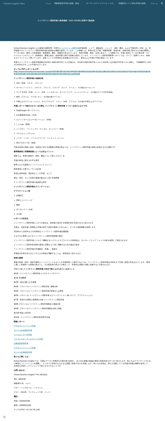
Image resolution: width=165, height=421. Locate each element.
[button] (162, 3)
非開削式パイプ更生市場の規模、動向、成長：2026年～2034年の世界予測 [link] (132, 3)
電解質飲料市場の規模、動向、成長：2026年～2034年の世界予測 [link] (68, 3)
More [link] (153, 3)
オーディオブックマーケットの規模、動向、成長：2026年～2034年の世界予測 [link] (100, 3)
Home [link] (48, 3)
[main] (82, 20)
